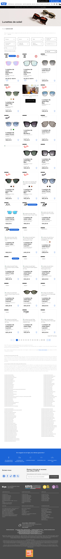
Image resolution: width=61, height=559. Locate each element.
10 (37, 340)
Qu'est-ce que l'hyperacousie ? (7, 512)
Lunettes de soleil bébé (26, 498)
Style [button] (45, 4)
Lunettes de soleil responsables (49, 401)
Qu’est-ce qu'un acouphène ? (7, 511)
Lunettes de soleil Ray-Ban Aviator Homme (49, 426)
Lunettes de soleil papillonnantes (49, 391)
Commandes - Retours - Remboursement (22, 529)
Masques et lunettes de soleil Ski (10, 412)
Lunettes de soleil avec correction (10, 377)
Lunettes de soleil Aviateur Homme (10, 427)
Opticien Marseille (17, 536)
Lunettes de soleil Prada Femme (47, 419)
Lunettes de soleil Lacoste (48, 374)
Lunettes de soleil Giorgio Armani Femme (11, 438)
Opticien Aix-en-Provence (25, 536)
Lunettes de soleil (25, 494)
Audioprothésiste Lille (25, 537)
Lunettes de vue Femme (6, 495)
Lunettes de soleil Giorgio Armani (10, 397)
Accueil (3, 28)
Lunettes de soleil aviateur (9, 378)
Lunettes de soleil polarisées (48, 395)
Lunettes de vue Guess (6, 498)
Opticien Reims (33, 536)
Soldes (23, 502)
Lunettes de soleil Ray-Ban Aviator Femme (49, 425)
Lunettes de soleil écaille (8, 390)
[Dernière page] (50, 340)
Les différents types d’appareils (7, 510)
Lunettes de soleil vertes (8, 419)
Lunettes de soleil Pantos (48, 390)
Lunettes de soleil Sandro (8, 408)
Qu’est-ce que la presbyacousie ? (8, 513)
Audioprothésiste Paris (53, 536)
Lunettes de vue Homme (6, 496)
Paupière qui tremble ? (26, 514)
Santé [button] (42, 4)
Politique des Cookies (45, 516)
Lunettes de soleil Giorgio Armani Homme (11, 439)
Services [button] (48, 4)
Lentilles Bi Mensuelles (45, 498)
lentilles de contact (6, 540)
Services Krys (24, 509)
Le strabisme (24, 512)
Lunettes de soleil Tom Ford (46, 161)
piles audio (25, 540)
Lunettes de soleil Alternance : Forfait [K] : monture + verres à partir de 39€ (17, 396)
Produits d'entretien (45, 500)
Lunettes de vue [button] (11, 4)
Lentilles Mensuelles (45, 499)
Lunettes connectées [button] (27, 4)
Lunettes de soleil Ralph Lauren (49, 397)
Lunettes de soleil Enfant (8, 392)
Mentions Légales (44, 515)
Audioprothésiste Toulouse (15, 537)
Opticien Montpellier (51, 535)
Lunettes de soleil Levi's (47, 378)
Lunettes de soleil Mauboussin (48, 384)
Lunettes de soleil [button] (18, 4)
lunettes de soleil (19, 540)
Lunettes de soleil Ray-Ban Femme (47, 421)
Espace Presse (44, 510)
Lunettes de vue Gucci (6, 499)
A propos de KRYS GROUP (46, 511)
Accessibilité (43, 518)
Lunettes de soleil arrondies (9, 376)
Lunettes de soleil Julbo (28, 219)
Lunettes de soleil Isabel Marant (10, 403)
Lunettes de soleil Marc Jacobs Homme (48, 411)
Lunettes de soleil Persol (9, 134)
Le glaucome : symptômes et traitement (29, 513)
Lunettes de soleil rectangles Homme (48, 427)
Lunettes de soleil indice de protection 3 (11, 402)
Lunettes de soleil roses (47, 403)
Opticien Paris (4, 535)
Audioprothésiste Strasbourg (35, 537)
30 (44, 340)
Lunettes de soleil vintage (8, 420)
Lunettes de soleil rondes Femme (47, 430)
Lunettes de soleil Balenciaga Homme (11, 431)
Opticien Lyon (17, 535)
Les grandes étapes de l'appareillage (8, 509)
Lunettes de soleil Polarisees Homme (48, 418)
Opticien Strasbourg (38, 535)
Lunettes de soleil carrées (8, 385)
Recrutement (43, 513)
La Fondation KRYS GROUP (46, 512)
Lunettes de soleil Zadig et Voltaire (10, 424)
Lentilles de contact (44, 494)
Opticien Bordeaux (24, 535)
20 (42, 340)
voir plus (9, 34)
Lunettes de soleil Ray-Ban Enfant (47, 424)
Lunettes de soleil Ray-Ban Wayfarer (47, 436)
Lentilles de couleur (44, 496)
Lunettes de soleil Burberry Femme (10, 433)
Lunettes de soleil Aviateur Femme (10, 426)
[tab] (11, 99)
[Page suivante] (47, 340)
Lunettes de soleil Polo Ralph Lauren (50, 396)
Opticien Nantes (31, 535)
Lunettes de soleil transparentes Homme (48, 433)
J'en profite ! (43, 7)
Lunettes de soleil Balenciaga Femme (11, 430)
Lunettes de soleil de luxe (47, 380)
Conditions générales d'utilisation (47, 517)
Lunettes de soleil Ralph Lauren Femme (48, 420)
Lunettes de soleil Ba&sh (8, 379)
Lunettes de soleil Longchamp (48, 379)
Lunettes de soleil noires (47, 386)
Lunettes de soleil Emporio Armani (10, 391)
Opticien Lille (45, 535)
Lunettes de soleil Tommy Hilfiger (10, 415)
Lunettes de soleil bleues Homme (10, 432)
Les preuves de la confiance (46, 509)
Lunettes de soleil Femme (9, 395)
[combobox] (10, 39)
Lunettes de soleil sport (8, 411)
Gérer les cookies (44, 519)
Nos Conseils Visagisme (26, 508)
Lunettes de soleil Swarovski (9, 413)
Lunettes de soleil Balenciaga (9, 380)
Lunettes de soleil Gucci (46, 70)
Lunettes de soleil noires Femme (47, 412)
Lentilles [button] (33, 4)
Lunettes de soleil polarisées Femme (47, 417)
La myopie (23, 510)
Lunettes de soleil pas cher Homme (47, 414)
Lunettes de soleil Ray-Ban (9, 104)
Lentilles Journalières (45, 497)
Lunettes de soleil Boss (8, 383)
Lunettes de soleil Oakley (9, 219)
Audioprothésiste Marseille (46, 537)
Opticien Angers (39, 536)
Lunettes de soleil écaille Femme (10, 437)
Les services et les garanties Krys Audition (10, 514)
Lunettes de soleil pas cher (48, 392)
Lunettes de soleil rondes (47, 402)
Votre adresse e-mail (37, 474)
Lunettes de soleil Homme (9, 401)
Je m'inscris (54, 476)
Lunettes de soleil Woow (8, 421)
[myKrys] (54, 4)
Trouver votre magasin (42, 349)
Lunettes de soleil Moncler (48, 385)
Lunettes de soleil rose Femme (46, 431)
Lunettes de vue (5, 494)
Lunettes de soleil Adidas (8, 374)
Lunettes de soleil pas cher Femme (47, 413)
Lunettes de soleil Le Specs (48, 377)
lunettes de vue (12, 540)
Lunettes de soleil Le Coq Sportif (49, 376)
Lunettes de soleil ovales (47, 389)
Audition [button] (37, 4)
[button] (59, 4)
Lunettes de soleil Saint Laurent (28, 245)
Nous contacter (25, 527)
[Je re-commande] (56, 4)
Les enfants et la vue (25, 511)
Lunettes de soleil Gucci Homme (47, 408)
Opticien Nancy (46, 536)
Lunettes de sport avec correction (10, 425)
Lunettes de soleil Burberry (28, 132)
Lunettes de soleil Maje (28, 326)
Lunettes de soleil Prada (9, 273)
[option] (10, 39)
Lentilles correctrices (45, 495)
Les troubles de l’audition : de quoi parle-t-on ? (10, 508)
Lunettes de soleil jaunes (8, 404)
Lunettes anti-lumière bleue (7, 502)
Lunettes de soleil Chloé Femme (10, 436)
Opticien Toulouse (11, 535)
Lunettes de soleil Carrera (9, 386)
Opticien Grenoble (9, 536)
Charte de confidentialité (45, 514)
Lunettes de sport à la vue (6, 503)
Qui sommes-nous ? (45, 508)
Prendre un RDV (44, 1)
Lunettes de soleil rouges (47, 404)
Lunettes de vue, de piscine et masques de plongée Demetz (15, 389)
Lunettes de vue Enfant (6, 497)
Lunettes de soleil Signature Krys (9, 73)
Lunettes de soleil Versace (9, 418)
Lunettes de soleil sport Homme (47, 432)
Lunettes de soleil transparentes (10, 417)
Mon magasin (56, 1)
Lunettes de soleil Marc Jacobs (48, 383)
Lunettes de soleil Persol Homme (47, 415)
